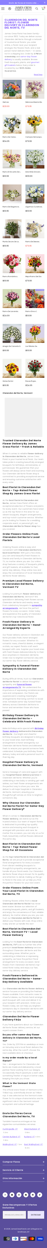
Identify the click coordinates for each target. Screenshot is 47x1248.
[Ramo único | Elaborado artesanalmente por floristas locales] (34, 298)
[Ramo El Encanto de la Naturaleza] (12, 159)
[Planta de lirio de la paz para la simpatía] (12, 228)
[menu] (2, 8)
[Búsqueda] (36, 8)
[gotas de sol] (12, 368)
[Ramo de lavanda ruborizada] (12, 298)
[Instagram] (12, 1194)
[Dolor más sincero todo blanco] (34, 159)
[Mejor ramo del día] (34, 263)
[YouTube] (32, 1194)
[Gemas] (12, 89)
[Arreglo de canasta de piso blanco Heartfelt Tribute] (12, 333)
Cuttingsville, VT (10, 1129)
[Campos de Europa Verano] (34, 124)
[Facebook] (5, 1194)
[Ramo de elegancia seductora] (12, 193)
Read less (38, 74)
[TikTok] (25, 1194)
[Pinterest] (18, 1194)
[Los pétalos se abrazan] (34, 333)
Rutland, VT (29, 1136)
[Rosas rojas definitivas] (34, 368)
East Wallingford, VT (33, 1144)
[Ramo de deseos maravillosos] (34, 228)
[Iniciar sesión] (9, 8)
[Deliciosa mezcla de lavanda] (34, 89)
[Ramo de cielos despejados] (12, 124)
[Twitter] (39, 1194)
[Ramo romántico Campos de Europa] (12, 263)
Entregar (36, 1215)
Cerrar (45, 3)
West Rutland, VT (32, 1129)
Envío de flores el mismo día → (24, 3)
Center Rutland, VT (11, 1136)
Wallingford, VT (10, 1144)
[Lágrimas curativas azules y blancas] (34, 193)
